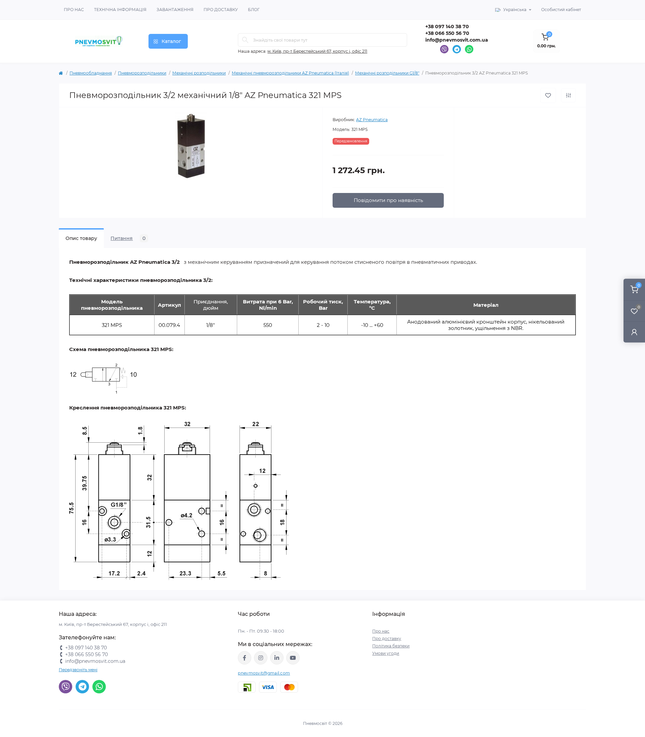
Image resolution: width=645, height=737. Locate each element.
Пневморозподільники (142, 73)
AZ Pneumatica (372, 119)
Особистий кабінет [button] (561, 9)
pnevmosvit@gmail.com (264, 673)
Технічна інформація (120, 9)
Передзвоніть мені (78, 669)
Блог (254, 9)
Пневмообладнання (91, 73)
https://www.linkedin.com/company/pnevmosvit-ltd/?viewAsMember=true (277, 658)
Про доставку (221, 9)
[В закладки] (548, 95)
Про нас (74, 9)
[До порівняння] (568, 95)
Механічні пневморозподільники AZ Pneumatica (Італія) (290, 73)
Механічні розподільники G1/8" (387, 73)
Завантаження (175, 9)
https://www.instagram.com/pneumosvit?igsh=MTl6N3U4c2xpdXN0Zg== (260, 658)
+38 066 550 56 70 (447, 33)
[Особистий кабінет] (634, 331)
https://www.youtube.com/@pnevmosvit (293, 658)
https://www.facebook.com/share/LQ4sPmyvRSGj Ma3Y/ (244, 658)
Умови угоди (385, 653)
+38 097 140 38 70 (447, 26)
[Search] (245, 40)
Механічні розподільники (199, 73)
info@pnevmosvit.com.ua (456, 40)
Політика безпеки (391, 645)
